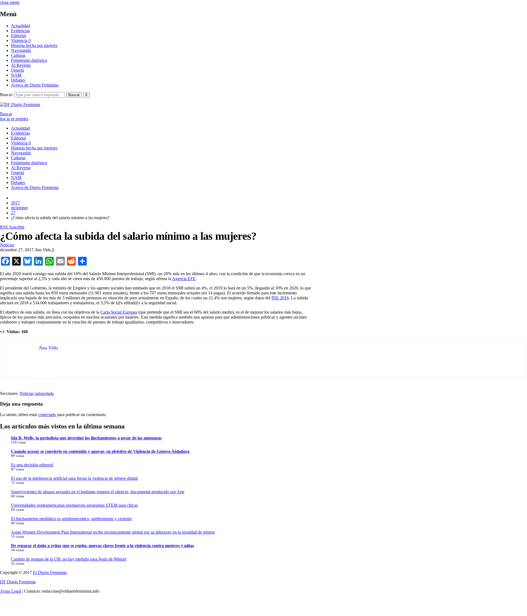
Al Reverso (21, 65)
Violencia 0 (21, 40)
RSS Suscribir (12, 227)
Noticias (7, 245)
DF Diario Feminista (18, 581)
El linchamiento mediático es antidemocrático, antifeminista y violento (71, 518)
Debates (18, 80)
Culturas (18, 55)
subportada (44, 393)
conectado (47, 414)
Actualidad (20, 25)
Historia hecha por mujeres (34, 45)
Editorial (18, 35)
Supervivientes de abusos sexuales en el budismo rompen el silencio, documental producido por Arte (97, 491)
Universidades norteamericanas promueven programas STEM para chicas (74, 505)
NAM (16, 75)
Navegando (21, 50)
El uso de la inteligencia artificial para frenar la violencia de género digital (74, 478)
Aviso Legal (10, 591)
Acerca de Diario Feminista (34, 85)
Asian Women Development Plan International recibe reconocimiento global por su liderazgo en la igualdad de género (113, 532)
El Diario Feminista (50, 572)
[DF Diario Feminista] (20, 104)
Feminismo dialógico (29, 60)
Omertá (17, 70)
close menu (9, 2)
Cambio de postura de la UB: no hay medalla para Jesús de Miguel (68, 559)
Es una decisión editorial (32, 464)
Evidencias (20, 30)
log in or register (14, 118)
